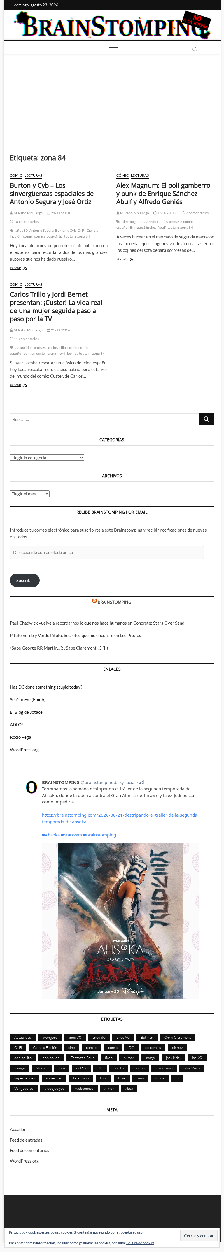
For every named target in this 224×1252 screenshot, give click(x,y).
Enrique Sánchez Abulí (148, 227)
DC (131, 1047)
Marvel (41, 1067)
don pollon (51, 1057)
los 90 (197, 1057)
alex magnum (132, 221)
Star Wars (192, 1067)
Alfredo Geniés (156, 221)
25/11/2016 (60, 330)
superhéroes (24, 1078)
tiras (121, 1078)
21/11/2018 (60, 213)
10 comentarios (26, 221)
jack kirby (173, 1057)
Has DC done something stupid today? (46, 687)
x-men (109, 1088)
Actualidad (24, 347)
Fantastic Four (82, 1057)
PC (99, 1067)
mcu (61, 1067)
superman (54, 1078)
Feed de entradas (26, 1139)
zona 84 (83, 236)
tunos (159, 1078)
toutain (70, 236)
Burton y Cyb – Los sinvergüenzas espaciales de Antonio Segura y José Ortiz (52, 193)
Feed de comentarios (29, 1150)
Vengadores (24, 1088)
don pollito (23, 1057)
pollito (118, 1067)
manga (19, 1067)
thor (103, 1078)
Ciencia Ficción (45, 1047)
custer (41, 353)
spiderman (164, 1067)
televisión (81, 1078)
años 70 (74, 1037)
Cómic (16, 175)
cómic (28, 236)
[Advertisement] (112, 97)
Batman (147, 1037)
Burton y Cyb (65, 230)
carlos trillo (57, 347)
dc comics (153, 1047)
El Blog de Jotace (26, 712)
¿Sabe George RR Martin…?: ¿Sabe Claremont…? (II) (59, 647)
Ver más (25, 268)
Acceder (18, 1129)
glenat (52, 353)
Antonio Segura (41, 230)
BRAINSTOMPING (114, 602)
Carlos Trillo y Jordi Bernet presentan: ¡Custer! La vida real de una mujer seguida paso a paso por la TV (56, 306)
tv (176, 1078)
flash (109, 1057)
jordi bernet (68, 353)
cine (71, 1047)
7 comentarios (197, 213)
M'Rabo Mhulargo (28, 213)
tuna (140, 1078)
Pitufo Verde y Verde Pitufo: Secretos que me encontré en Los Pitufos (75, 635)
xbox (129, 1088)
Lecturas (33, 175)
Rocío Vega (20, 737)
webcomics (84, 1088)
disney (177, 1047)
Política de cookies (140, 1243)
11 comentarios (26, 339)
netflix (81, 1067)
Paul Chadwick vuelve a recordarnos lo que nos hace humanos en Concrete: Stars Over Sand (97, 622)
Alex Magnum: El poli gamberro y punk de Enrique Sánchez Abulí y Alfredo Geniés (163, 193)
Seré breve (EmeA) (28, 699)
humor (129, 1057)
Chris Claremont (177, 1037)
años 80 (21, 230)
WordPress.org (24, 749)
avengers (49, 1037)
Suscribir (24, 580)
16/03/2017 (166, 213)
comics (39, 236)
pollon (140, 1067)
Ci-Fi (81, 230)
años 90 (123, 1037)
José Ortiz (55, 236)
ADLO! (16, 724)
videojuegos (54, 1088)
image (150, 1057)
